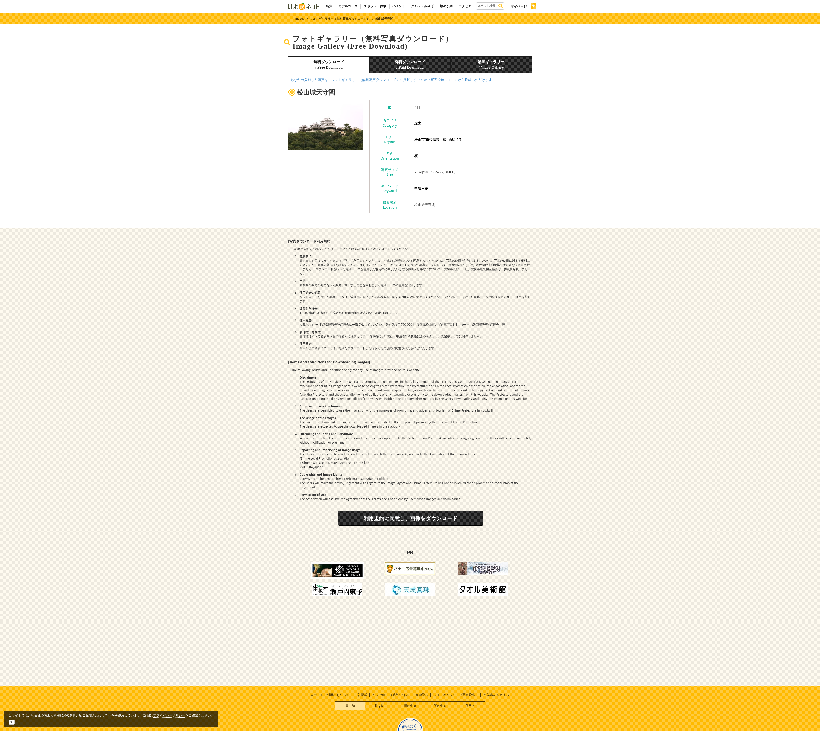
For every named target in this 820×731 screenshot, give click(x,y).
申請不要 (421, 188)
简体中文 (440, 705)
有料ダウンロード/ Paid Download (410, 65)
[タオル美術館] (483, 589)
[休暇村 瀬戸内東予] (337, 589)
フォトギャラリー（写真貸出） (455, 695)
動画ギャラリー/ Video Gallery (491, 65)
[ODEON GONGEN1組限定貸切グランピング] (337, 570)
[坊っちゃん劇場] (483, 568)
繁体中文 (410, 705)
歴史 (417, 123)
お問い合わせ (400, 695)
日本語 (350, 705)
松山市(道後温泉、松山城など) (437, 139)
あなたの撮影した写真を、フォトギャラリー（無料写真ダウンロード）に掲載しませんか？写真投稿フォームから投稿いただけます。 (392, 79)
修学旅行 (421, 695)
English (380, 705)
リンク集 (379, 695)
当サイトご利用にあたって (330, 695)
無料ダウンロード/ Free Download (328, 65)
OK (11, 722)
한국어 (470, 705)
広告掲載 (360, 695)
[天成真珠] (410, 589)
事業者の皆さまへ (496, 695)
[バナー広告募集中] (410, 568)
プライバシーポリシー (169, 715)
